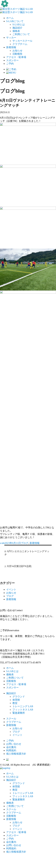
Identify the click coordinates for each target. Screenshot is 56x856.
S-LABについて (14, 21)
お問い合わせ (13, 744)
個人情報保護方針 (16, 753)
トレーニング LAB (22, 706)
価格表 (16, 31)
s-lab (2, 543)
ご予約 (10, 63)
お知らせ (17, 50)
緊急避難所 (18, 713)
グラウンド (18, 696)
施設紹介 (17, 27)
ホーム (10, 18)
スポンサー (12, 60)
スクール (11, 718)
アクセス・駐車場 (16, 57)
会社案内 (11, 747)
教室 (14, 703)
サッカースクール (22, 40)
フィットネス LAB (22, 709)
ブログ (24, 543)
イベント (11, 589)
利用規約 (11, 750)
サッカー (11, 37)
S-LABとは (18, 24)
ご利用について (21, 34)
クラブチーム (19, 44)
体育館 (16, 699)
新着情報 (11, 47)
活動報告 (17, 54)
